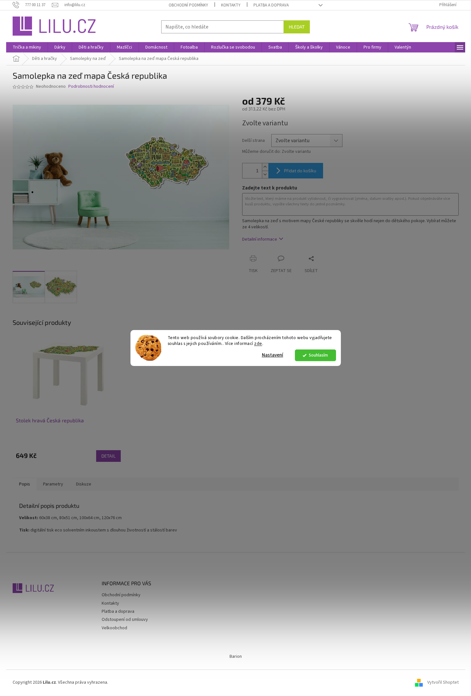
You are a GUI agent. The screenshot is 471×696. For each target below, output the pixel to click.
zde (258, 344)
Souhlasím (318, 355)
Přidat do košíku (300, 170)
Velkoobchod (114, 628)
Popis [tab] (24, 484)
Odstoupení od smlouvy (125, 619)
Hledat (297, 26)
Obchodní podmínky (188, 5)
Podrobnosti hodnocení (91, 87)
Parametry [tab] (53, 484)
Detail (108, 456)
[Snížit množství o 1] (265, 174)
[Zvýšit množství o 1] (265, 167)
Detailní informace (259, 239)
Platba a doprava (271, 5)
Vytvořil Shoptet (443, 682)
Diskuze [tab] (83, 484)
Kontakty (231, 5)
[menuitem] (27, 47)
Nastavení (272, 355)
